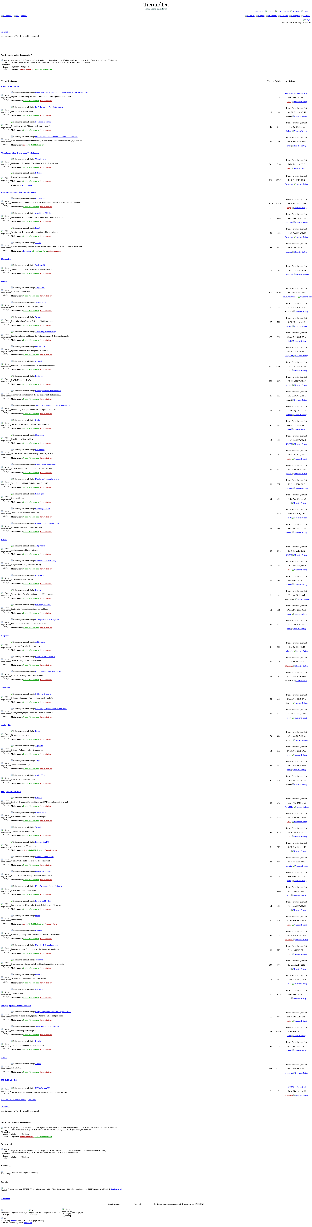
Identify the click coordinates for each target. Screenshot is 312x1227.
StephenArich (116, 1189)
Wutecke (38, 827)
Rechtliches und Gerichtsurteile (47, 523)
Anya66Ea (289, 807)
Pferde (37, 731)
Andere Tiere (6, 725)
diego (25, 145)
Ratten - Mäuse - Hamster (45, 657)
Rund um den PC (42, 842)
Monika (289, 532)
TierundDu (5, 32)
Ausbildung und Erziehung (45, 332)
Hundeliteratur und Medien (45, 464)
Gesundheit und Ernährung (45, 560)
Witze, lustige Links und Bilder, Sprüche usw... (53, 1012)
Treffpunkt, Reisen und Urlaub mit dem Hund (52, 405)
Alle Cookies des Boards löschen (13, 1100)
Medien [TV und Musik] (44, 857)
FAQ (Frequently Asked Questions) (49, 107)
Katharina (27, 251)
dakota (289, 518)
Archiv (4, 1058)
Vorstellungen (40, 159)
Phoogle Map (258, 11)
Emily (289, 755)
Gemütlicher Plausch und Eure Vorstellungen (20, 153)
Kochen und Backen (43, 901)
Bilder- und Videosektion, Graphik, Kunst (18, 192)
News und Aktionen (43, 122)
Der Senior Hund (42, 346)
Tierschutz (39, 960)
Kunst (37, 228)
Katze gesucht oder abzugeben (47, 619)
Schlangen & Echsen (43, 694)
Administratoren (27, 69)
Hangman (296, 16)
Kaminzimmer (27, 185)
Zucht (37, 420)
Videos (38, 243)
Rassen (38, 590)
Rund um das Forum (10, 86)
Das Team (32, 1100)
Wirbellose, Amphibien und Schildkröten (51, 709)
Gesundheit (39, 361)
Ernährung (39, 376)
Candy (289, 584)
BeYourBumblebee (290, 297)
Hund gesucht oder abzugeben (47, 479)
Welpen (38, 317)
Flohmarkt (39, 974)
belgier (289, 131)
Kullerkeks (289, 651)
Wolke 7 (38, 798)
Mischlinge (39, 435)
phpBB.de (28, 1223)
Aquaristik (39, 746)
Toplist (261, 16)
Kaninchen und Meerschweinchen (48, 671)
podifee (289, 252)
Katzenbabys (40, 575)
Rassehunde (39, 450)
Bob (289, 429)
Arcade (307, 16)
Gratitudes (273, 16)
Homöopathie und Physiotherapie (48, 391)
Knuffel (284, 16)
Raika (289, 984)
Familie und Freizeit (43, 871)
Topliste (307, 11)
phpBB (13, 1220)
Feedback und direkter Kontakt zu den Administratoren (56, 137)
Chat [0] (251, 16)
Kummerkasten (41, 812)
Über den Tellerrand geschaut (46, 945)
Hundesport (39, 494)
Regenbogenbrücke (42, 509)
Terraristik (5, 688)
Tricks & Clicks (41, 265)
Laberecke (39, 173)
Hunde (4, 281)
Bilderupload (283, 11)
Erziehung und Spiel (43, 605)
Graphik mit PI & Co (43, 213)
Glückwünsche (41, 989)
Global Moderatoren (31, 101)
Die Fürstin (289, 274)
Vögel (37, 760)
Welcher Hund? (41, 302)
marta (289, 614)
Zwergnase (289, 184)
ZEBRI (289, 444)
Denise (289, 326)
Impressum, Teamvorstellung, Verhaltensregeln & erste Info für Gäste (61, 92)
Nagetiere (5, 636)
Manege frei (6, 259)
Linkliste (296, 11)
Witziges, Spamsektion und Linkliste (16, 1006)
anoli (289, 146)
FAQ (308, 20)
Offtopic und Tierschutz (11, 792)
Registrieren (22, 16)
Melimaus (289, 666)
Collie (289, 102)
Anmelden (8, 16)
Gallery (271, 11)
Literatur (38, 930)
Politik (37, 916)
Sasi (289, 341)
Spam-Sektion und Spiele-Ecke (47, 1026)
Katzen (4, 540)
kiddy (289, 718)
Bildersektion (40, 198)
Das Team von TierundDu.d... (296, 93)
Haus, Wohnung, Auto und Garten (48, 886)
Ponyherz (289, 222)
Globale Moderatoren (43, 69)
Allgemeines (40, 288)
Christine (289, 488)
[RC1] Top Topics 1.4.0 (297, 1087)
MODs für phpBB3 (9, 1080)
